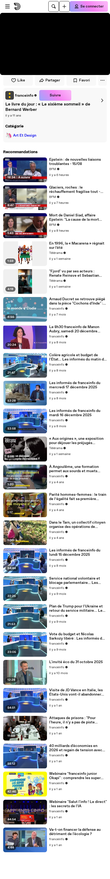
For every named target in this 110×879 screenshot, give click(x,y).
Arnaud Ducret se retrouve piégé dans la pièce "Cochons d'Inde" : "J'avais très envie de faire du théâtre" (77, 301)
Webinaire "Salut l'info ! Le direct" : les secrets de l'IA (78, 804)
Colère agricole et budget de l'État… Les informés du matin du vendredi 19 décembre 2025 (77, 357)
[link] (21, 95)
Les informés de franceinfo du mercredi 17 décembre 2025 (74, 385)
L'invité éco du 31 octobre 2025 (76, 662)
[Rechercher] (53, 6)
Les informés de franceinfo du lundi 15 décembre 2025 (74, 552)
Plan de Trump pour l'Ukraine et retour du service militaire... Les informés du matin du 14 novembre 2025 (76, 608)
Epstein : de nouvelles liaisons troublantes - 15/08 (75, 161)
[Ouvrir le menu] (7, 6)
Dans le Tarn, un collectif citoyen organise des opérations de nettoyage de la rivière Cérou (77, 524)
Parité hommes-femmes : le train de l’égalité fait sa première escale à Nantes (77, 497)
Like (21, 80)
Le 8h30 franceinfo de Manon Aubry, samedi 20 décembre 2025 (74, 329)
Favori (84, 80)
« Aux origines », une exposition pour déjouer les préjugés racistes (76, 441)
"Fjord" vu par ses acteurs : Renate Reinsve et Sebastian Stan (74, 273)
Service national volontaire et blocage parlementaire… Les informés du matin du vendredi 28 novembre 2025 (78, 580)
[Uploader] (64, 6)
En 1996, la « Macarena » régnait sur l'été (76, 245)
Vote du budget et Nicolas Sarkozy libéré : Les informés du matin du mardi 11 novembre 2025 (78, 636)
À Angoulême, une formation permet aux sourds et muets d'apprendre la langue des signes (76, 469)
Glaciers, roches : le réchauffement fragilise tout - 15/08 (74, 189)
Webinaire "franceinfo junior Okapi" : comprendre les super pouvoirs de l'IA (75, 776)
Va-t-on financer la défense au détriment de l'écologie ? (75, 832)
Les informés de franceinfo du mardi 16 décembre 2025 (74, 413)
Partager (52, 80)
